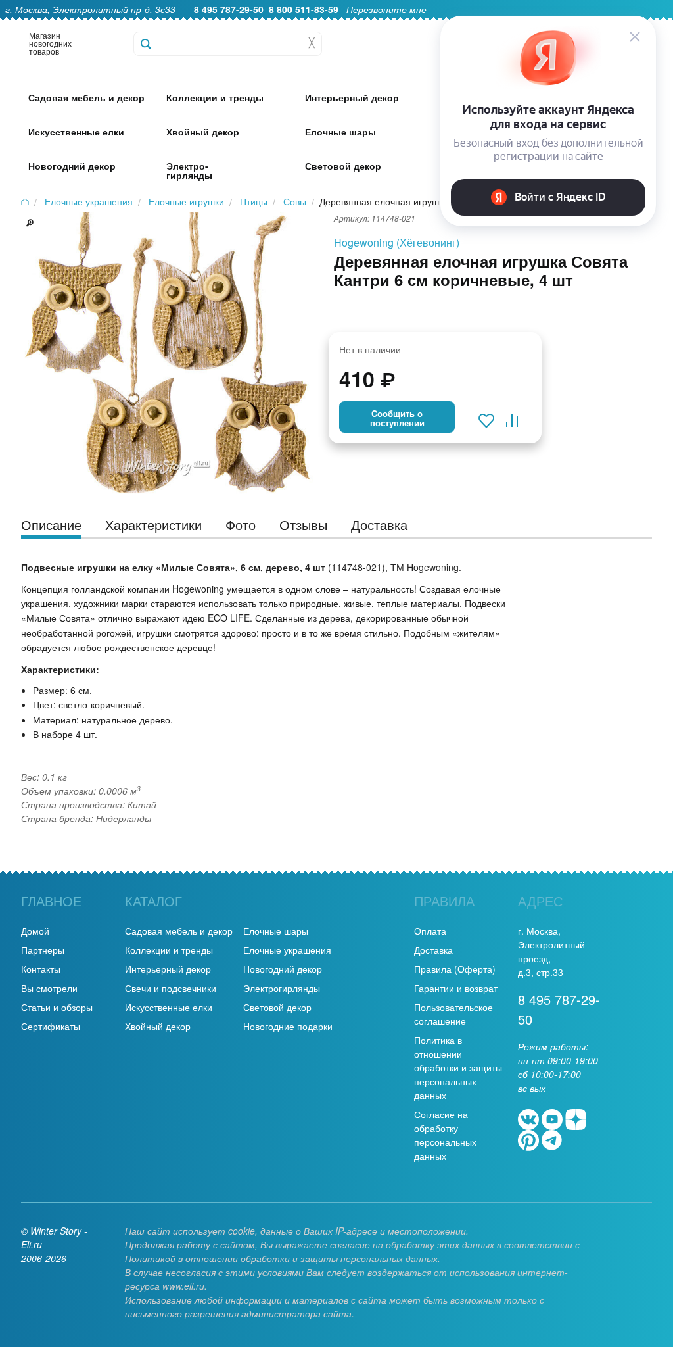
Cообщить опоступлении (397, 418)
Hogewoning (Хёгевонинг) (396, 242)
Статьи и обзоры (57, 1007)
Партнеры (42, 949)
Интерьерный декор (168, 968)
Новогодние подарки (288, 1026)
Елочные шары (275, 930)
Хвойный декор (158, 1026)
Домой (35, 930)
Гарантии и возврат (456, 987)
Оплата (430, 930)
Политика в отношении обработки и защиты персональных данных (458, 1067)
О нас (337, 24)
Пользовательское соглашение (453, 1013)
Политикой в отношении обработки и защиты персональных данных (281, 1258)
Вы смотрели (49, 987)
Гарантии (383, 24)
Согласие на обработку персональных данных (445, 1135)
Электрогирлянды (281, 987)
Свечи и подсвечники (170, 987)
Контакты (40, 968)
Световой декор (277, 1007)
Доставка (433, 949)
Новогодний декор (282, 968)
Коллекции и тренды (169, 949)
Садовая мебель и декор (179, 930)
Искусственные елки (168, 1007)
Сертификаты (50, 1026)
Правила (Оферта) (455, 968)
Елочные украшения (287, 949)
